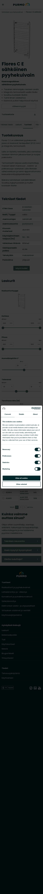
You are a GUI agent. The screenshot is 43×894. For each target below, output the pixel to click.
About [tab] (35, 414)
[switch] (38, 455)
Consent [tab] (8, 414)
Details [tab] (21, 414)
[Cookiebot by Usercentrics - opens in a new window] (31, 408)
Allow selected (21, 484)
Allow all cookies (21, 478)
